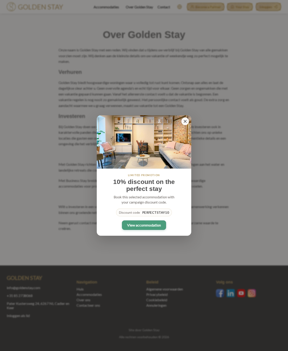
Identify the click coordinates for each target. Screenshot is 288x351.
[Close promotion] (185, 121)
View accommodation (144, 225)
